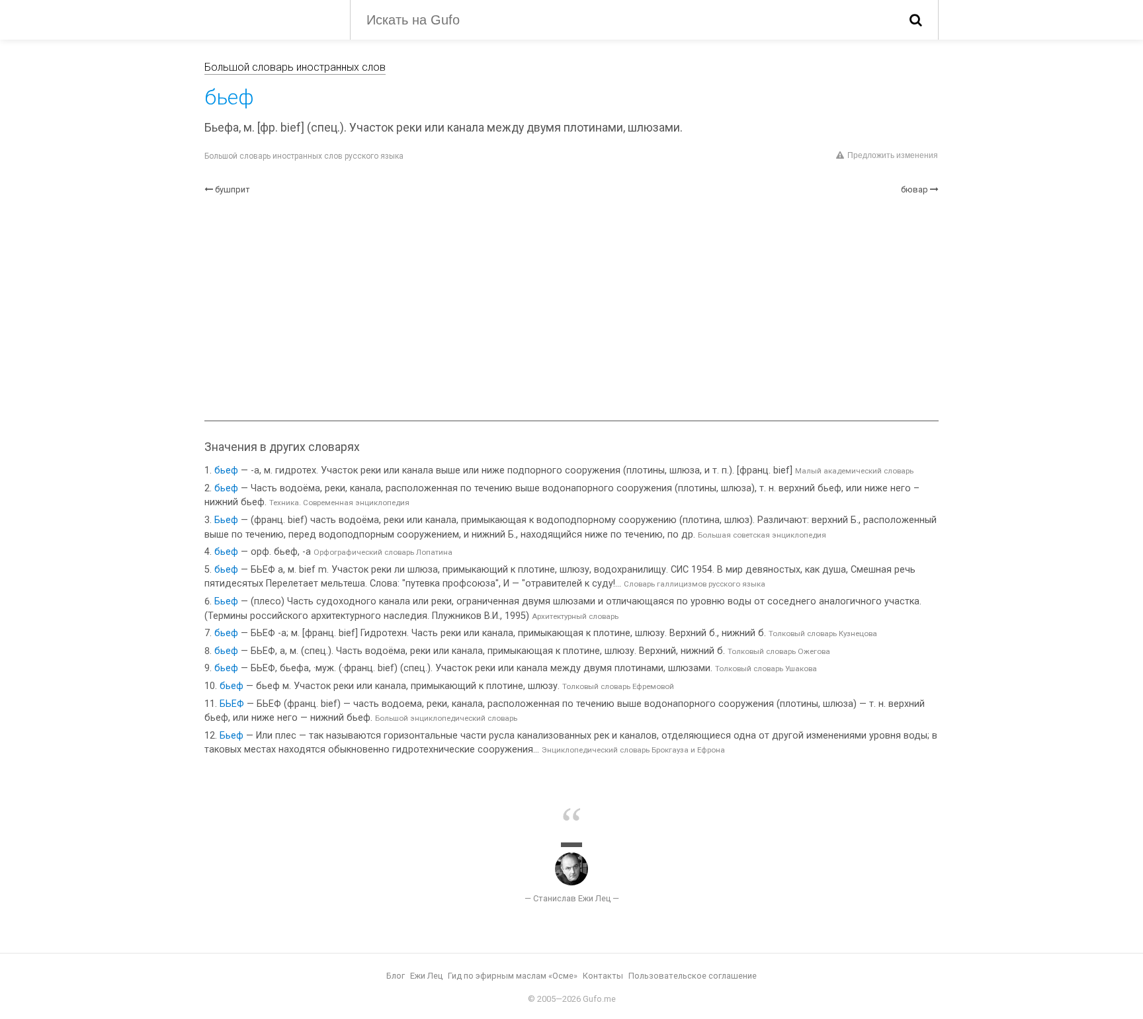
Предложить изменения (892, 155)
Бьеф (226, 520)
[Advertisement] (571, 308)
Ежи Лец (426, 976)
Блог (395, 976)
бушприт (232, 189)
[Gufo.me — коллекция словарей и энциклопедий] (267, 18)
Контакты (603, 976)
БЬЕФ (232, 704)
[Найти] (916, 20)
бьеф (226, 470)
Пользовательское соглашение (692, 976)
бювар (914, 189)
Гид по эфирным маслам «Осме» (512, 976)
